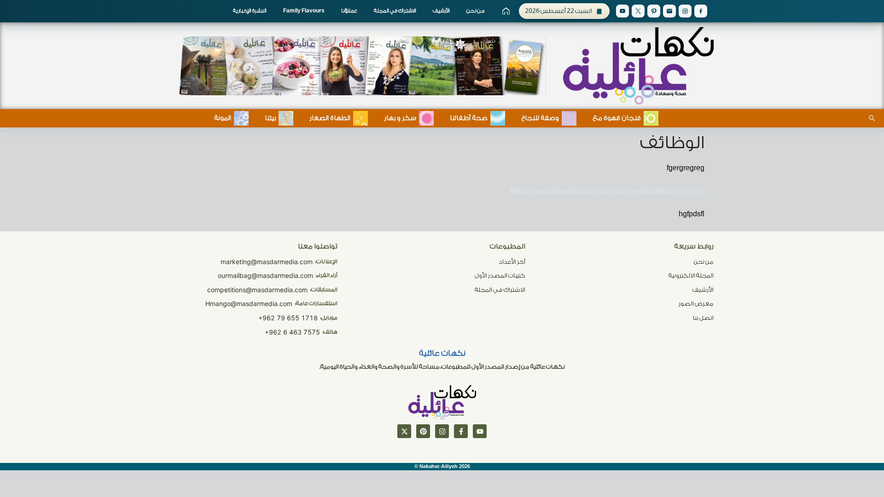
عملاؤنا (349, 11)
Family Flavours (304, 11)
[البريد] (669, 11)
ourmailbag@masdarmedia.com (265, 275)
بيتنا (270, 118)
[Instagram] (685, 11)
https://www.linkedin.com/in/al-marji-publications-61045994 (607, 191)
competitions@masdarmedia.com (257, 290)
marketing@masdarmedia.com (267, 262)
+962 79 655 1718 (288, 318)
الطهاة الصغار (329, 118)
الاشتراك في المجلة (395, 11)
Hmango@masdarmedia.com (248, 303)
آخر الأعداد (512, 261)
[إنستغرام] (442, 431)
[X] (638, 11)
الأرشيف (441, 11)
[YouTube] (622, 11)
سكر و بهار (400, 118)
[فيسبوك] (461, 431)
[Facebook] (700, 11)
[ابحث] (872, 118)
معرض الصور (696, 303)
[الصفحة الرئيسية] (506, 11)
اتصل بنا (703, 317)
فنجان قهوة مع (617, 118)
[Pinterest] (653, 11)
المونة (222, 118)
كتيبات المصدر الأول (500, 275)
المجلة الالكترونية (691, 275)
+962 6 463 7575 (292, 332)
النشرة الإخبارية (250, 11)
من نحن (475, 11)
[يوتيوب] (480, 431)
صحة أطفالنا (469, 118)
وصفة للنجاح (540, 118)
